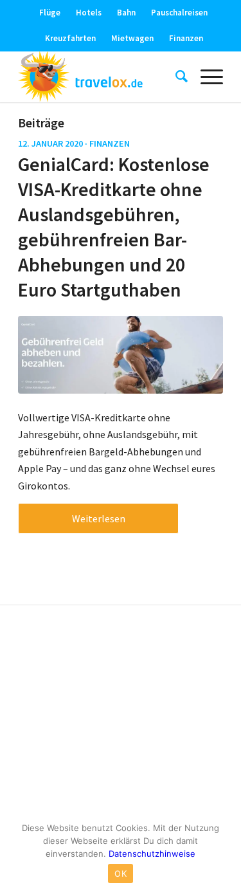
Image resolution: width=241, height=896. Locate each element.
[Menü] (205, 76)
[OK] (225, 854)
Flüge (49, 12)
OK (120, 873)
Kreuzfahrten (70, 38)
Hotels (89, 12)
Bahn (126, 12)
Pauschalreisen (179, 12)
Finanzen (186, 38)
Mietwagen (132, 38)
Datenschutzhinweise (152, 853)
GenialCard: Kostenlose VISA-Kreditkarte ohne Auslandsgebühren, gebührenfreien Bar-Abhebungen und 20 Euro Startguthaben (114, 227)
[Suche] (175, 76)
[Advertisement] (120, 714)
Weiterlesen (98, 518)
